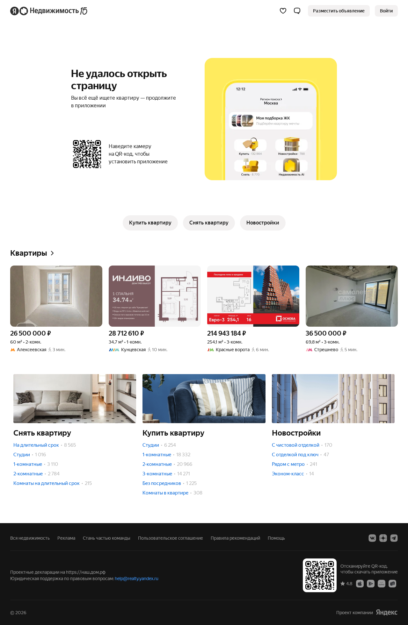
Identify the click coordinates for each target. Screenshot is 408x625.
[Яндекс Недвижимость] (49, 10)
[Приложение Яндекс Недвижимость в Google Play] (371, 583)
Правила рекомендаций (235, 538)
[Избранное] (283, 11)
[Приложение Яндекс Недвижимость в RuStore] (392, 583)
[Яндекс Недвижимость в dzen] (383, 538)
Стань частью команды (106, 538)
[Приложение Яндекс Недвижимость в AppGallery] (381, 583)
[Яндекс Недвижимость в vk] (372, 538)
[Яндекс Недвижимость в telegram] (394, 538)
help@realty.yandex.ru (136, 578)
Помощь (276, 538)
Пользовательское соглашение (170, 538)
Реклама (66, 538)
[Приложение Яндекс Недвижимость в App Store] (360, 583)
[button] (297, 11)
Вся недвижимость (30, 538)
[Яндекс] (386, 612)
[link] (386, 11)
